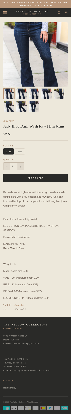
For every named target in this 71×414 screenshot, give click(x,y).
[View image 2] (21, 93)
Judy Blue (8, 121)
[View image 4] (46, 93)
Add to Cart (35, 178)
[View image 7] (21, 106)
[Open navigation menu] (5, 12)
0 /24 (8, 151)
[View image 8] (34, 106)
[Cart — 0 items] (66, 12)
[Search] (59, 12)
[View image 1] (9, 93)
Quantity (8, 160)
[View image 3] (34, 93)
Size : (9, 146)
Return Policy (9, 387)
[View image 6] (9, 106)
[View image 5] (59, 93)
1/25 (20, 151)
